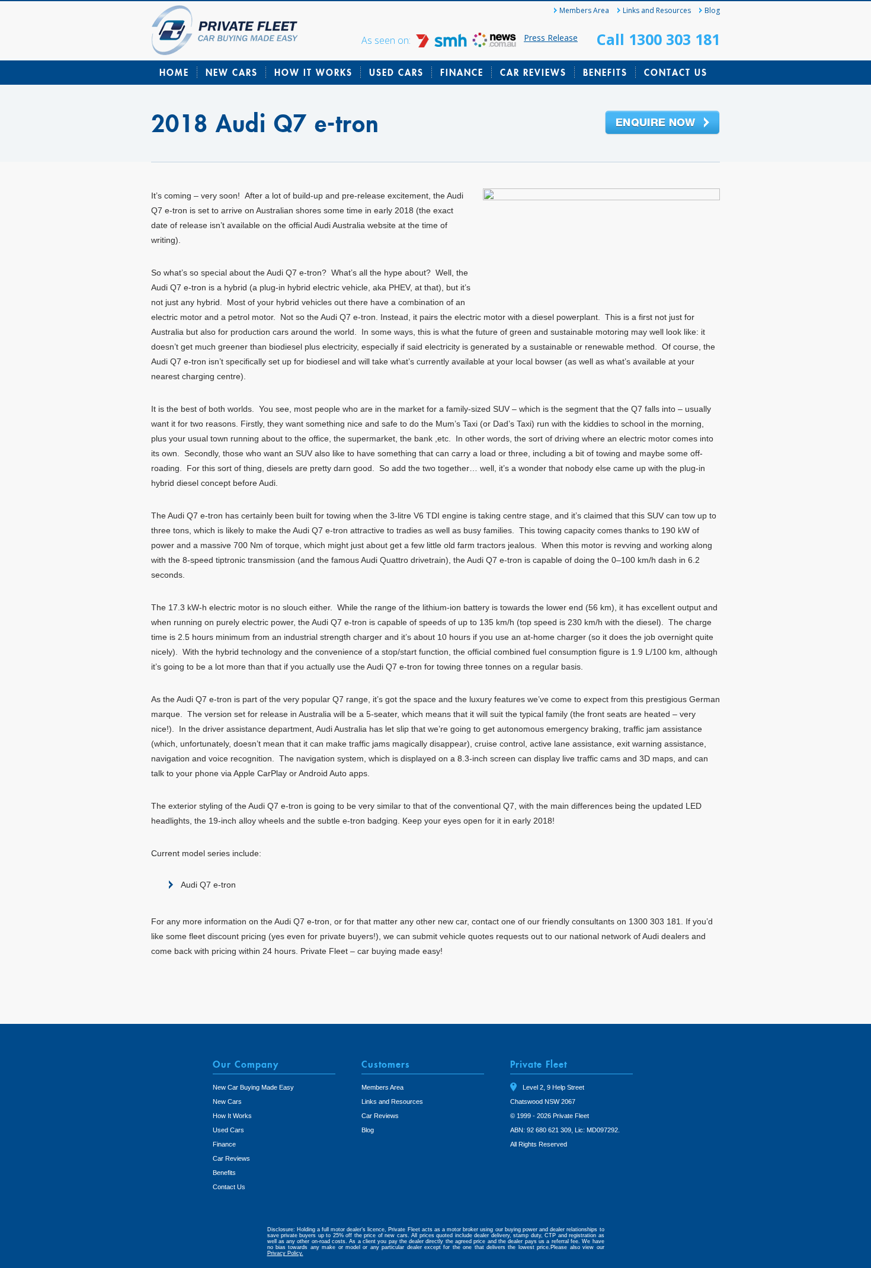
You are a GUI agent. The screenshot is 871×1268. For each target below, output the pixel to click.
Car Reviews (533, 72)
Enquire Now (662, 123)
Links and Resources (657, 10)
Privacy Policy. (285, 1253)
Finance (461, 72)
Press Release (551, 37)
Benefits (605, 72)
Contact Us (675, 72)
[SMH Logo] (442, 44)
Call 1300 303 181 (658, 39)
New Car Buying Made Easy (253, 1087)
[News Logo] (494, 44)
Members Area (584, 10)
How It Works (313, 72)
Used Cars (396, 72)
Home (174, 72)
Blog (712, 10)
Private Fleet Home (225, 30)
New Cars (232, 72)
